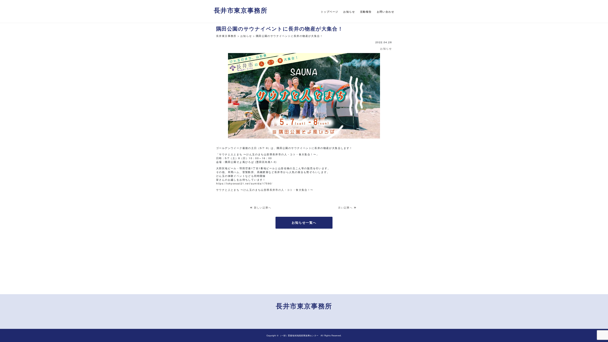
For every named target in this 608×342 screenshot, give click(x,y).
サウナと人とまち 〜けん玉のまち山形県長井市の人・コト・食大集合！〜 (264, 190)
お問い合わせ (385, 11)
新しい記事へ (262, 207)
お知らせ (349, 11)
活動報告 (366, 11)
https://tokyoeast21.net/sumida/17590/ (244, 183)
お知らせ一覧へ (304, 222)
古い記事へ (345, 207)
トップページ (329, 11)
